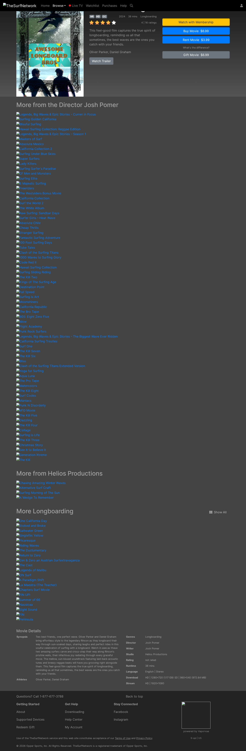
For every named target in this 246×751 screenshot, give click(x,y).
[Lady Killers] (26, 163)
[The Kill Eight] (27, 390)
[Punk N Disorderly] (31, 405)
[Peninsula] (24, 619)
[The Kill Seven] (28, 351)
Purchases (109, 6)
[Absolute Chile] (28, 222)
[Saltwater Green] (29, 530)
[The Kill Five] (26, 415)
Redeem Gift (25, 727)
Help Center (73, 719)
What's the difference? (196, 47)
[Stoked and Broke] (31, 525)
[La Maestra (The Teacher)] (36, 584)
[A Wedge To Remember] (35, 497)
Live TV (77, 6)
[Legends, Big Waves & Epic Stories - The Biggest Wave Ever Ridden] (67, 336)
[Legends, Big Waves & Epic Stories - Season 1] (51, 134)
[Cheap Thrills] (27, 227)
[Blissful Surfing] (28, 124)
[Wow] (21, 321)
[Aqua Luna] (25, 375)
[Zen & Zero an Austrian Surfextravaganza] (48, 560)
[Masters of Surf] (29, 138)
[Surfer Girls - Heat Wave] (35, 218)
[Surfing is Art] (27, 297)
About (20, 712)
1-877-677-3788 (51, 696)
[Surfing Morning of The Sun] (38, 492)
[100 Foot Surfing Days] (34, 242)
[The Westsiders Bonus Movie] (38, 193)
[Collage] (23, 430)
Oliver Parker (98, 52)
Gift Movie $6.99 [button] (196, 55)
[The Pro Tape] (27, 380)
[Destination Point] (30, 287)
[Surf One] (24, 346)
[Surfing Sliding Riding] (33, 272)
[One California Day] (31, 520)
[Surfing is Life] (28, 435)
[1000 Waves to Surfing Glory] (38, 257)
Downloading (74, 712)
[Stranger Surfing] (29, 232)
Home (46, 5)
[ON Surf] (23, 575)
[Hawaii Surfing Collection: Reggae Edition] (48, 129)
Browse (58, 6)
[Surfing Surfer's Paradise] (36, 168)
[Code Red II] (26, 262)
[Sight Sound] (26, 609)
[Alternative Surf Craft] (33, 487)
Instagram (121, 719)
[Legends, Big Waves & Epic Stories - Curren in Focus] (56, 114)
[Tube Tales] (25, 247)
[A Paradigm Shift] (30, 580)
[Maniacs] (23, 400)
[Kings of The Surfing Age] (36, 282)
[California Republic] (31, 306)
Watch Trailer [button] (101, 61)
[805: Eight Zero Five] (32, 316)
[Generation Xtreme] (31, 454)
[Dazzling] (24, 420)
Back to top (134, 696)
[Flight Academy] (29, 326)
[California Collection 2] (34, 149)
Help (123, 6)
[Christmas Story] (29, 445)
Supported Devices (30, 719)
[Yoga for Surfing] (30, 370)
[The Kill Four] (26, 425)
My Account (73, 727)
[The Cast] (24, 565)
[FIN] (20, 614)
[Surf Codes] (26, 395)
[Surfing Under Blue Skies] (36, 153)
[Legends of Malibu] (31, 570)
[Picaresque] (25, 540)
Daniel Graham (120, 52)
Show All (220, 512)
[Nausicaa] (24, 604)
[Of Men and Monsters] (33, 173)
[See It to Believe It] (31, 450)
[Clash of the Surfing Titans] (37, 252)
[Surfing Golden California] (36, 119)
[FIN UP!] (23, 594)
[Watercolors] (26, 385)
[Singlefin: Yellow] (29, 535)
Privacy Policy (144, 738)
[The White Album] (30, 208)
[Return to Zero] (28, 555)
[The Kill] (23, 459)
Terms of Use (122, 738)
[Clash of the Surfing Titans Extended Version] (50, 366)
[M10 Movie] (25, 410)
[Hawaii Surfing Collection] (36, 267)
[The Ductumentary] (31, 550)
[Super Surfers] (27, 158)
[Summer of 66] (28, 599)
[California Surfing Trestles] (36, 341)
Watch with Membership (196, 22)
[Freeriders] (25, 188)
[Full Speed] (25, 292)
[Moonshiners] (27, 301)
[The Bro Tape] (27, 311)
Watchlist (92, 6)
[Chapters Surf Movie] (33, 589)
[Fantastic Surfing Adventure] (38, 237)
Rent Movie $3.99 (196, 40)
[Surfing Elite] (26, 178)
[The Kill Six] (26, 356)
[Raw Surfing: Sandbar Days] (37, 213)
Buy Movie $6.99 (196, 31)
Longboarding (153, 636)
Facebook (121, 712)
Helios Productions (156, 654)
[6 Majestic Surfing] (31, 183)
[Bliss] (21, 361)
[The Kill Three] (27, 440)
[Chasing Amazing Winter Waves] (41, 482)
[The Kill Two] (26, 277)
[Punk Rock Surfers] (31, 331)
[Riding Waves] (27, 545)
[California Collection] (32, 198)
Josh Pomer (152, 642)
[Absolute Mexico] (30, 144)
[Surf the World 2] (29, 203)
